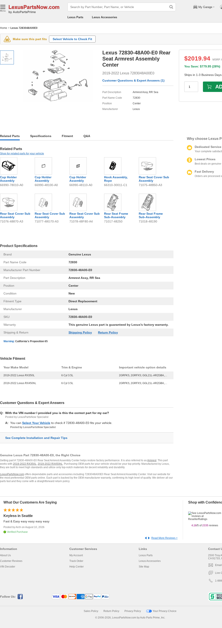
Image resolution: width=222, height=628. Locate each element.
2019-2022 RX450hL (50, 463)
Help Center (76, 566)
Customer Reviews (11, 561)
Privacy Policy (132, 611)
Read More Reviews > (164, 538)
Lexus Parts (75, 17)
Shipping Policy (80, 332)
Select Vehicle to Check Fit (72, 39)
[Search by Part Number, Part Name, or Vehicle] (171, 7)
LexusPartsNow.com (12, 474)
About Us (5, 555)
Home (3, 27)
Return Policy (108, 332)
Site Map (144, 566)
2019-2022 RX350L (24, 463)
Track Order (76, 561)
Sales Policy (91, 611)
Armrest (151, 460)
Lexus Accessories (104, 17)
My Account (76, 555)
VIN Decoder (7, 566)
